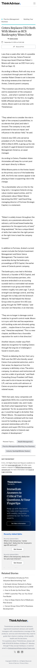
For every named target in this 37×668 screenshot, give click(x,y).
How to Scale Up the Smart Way (17, 590)
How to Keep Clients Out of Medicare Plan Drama (18, 601)
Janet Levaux (14, 38)
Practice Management (12, 19)
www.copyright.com (14, 465)
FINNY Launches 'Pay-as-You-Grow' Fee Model (18, 595)
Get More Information (18, 523)
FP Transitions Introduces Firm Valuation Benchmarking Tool (16, 579)
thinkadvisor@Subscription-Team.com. (21, 648)
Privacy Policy (24, 663)
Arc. (18, 661)
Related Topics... (9, 442)
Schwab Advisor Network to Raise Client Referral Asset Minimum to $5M (18, 585)
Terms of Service (14, 663)
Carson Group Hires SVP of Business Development (18, 607)
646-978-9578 (7, 643)
